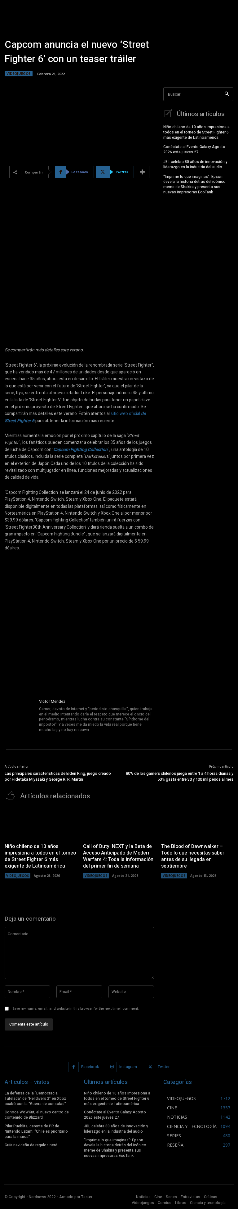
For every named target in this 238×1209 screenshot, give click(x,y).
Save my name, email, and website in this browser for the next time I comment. (75, 1008)
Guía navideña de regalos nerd (31, 1145)
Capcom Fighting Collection (80, 449)
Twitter (164, 1067)
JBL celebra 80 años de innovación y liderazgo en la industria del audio (195, 164)
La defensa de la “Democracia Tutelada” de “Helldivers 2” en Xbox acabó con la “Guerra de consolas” (35, 1098)
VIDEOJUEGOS (19, 73)
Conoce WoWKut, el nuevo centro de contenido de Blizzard (37, 1114)
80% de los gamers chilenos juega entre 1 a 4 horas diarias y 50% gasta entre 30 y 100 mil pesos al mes (179, 776)
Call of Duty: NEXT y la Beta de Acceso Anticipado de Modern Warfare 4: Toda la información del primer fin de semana (118, 856)
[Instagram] (112, 1067)
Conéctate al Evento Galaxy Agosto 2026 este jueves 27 (194, 149)
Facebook (90, 1067)
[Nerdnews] (26, 11)
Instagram (128, 1067)
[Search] (226, 94)
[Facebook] (73, 1067)
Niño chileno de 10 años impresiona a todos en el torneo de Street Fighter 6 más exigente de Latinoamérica (196, 132)
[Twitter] (150, 1067)
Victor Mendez (52, 701)
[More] (142, 172)
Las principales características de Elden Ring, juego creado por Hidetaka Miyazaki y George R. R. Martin (58, 776)
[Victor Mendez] (19, 716)
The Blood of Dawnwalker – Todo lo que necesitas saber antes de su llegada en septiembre (192, 856)
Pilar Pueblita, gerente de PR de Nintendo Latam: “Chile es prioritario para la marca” (36, 1131)
